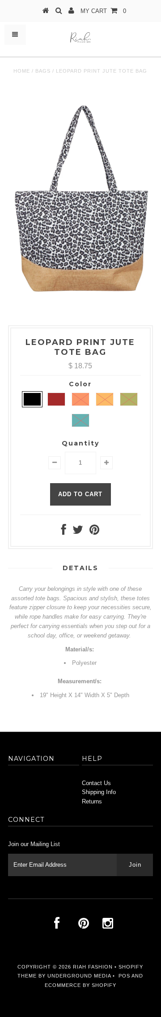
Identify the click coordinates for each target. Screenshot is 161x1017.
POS (124, 975)
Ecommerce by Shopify (80, 985)
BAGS (43, 71)
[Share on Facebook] (63, 531)
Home (21, 71)
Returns (92, 801)
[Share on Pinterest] (94, 531)
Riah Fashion (93, 966)
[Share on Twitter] (77, 531)
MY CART (103, 11)
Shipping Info (99, 792)
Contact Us (96, 783)
